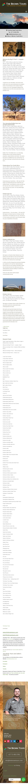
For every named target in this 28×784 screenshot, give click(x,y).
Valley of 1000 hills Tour (8, 605)
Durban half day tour (7, 436)
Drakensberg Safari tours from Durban (11, 403)
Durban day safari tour (7, 423)
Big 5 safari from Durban (8, 383)
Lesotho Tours (6, 519)
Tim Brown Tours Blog (8, 148)
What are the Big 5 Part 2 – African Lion (11, 352)
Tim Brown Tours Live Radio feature (10, 583)
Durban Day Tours (13, 127)
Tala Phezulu (5, 572)
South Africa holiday (17, 143)
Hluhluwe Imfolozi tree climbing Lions (11, 479)
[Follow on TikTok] (20, 741)
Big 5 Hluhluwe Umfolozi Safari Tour (10, 381)
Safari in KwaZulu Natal (8, 534)
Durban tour (6, 74)
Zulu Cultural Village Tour (8, 613)
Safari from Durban (7, 532)
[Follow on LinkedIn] (14, 741)
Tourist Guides (16, 649)
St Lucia (11, 203)
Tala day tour (5, 568)
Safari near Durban (7, 536)
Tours (4, 149)
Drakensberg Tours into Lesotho (9, 409)
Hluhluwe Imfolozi (6, 470)
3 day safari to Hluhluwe (8, 360)
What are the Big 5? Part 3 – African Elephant (12, 350)
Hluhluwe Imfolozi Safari (13, 76)
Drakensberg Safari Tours (8, 401)
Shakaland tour (6, 548)
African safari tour (6, 370)
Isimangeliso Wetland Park (8, 499)
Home (4, 495)
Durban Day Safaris (7, 428)
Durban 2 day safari (7, 411)
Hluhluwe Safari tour (7, 485)
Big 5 (11, 63)
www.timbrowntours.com (11, 658)
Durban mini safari (7, 440)
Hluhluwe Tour (18, 134)
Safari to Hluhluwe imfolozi (8, 540)
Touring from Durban (19, 148)
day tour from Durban (12, 66)
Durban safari (6, 448)
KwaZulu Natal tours (11, 140)
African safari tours (7, 372)
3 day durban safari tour (16, 126)
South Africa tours (15, 145)
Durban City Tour (6, 419)
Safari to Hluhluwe (11, 142)
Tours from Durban (10, 149)
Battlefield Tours (6, 377)
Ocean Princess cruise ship (8, 526)
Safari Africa (5, 530)
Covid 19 (5, 393)
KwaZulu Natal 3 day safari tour (9, 507)
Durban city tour (7, 294)
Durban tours (14, 130)
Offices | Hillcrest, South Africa (14, 36)
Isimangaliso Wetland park (8, 497)
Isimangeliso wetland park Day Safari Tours (12, 501)
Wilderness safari (6, 609)
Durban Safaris (17, 73)
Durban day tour (13, 70)
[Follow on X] (17, 741)
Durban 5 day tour (6, 415)
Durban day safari (6, 421)
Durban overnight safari (8, 442)
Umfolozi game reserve (8, 599)
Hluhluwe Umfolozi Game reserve (11, 135)
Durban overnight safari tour (9, 444)
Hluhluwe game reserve (8, 468)
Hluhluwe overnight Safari (8, 481)
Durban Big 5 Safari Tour (8, 417)
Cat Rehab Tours (6, 391)
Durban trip (15, 199)
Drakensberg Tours (7, 171)
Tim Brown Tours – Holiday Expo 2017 (11, 579)
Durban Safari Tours (10, 71)
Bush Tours (5, 127)
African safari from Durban (15, 62)
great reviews (10, 639)
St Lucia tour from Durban (8, 564)
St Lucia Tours (18, 206)
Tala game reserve (7, 570)
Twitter (4, 666)
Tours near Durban (17, 178)
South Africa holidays (7, 552)
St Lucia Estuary (19, 204)
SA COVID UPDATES (10, 776)
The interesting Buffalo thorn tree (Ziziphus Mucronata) (12, 124)
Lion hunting (5, 521)
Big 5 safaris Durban (7, 385)
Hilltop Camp (5, 466)
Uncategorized (6, 603)
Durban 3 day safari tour (8, 413)
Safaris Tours (5, 542)
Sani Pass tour (6, 544)
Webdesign (11, 765)
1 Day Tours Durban (15, 167)
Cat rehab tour (6, 389)
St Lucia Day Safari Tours (8, 558)
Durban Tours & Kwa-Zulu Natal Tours (11, 462)
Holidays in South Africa (8, 493)
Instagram (5, 663)
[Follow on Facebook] (11, 741)
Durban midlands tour (9, 239)
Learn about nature (7, 517)
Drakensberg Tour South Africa (11, 165)
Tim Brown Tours (6, 330)
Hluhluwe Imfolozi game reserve (9, 472)
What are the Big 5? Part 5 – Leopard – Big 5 (13, 60)
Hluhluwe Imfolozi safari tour (9, 477)
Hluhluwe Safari (10, 79)
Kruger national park (7, 503)
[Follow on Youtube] (5, 741)
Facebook (5, 661)
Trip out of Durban (20, 149)
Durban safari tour (6, 450)
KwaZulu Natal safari (15, 201)
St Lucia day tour (10, 204)
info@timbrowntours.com (14, 34)
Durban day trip (6, 174)
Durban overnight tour (7, 446)
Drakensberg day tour (15, 168)
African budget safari (7, 362)
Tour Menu (5, 332)
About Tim (14, 725)
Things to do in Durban (17, 146)
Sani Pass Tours (9, 176)
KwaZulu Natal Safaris (7, 513)
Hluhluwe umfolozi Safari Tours (9, 491)
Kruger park (5, 505)
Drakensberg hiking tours (9, 170)
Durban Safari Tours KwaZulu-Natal (13, 129)
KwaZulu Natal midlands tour (9, 509)
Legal (5, 770)
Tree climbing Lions (7, 595)
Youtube (4, 668)
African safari (5, 366)
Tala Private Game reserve (8, 575)
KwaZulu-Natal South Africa (15, 30)
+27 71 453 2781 (14, 32)
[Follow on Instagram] (8, 741)
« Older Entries (6, 326)
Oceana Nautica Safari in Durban (10, 528)
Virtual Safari (5, 607)
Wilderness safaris (7, 611)
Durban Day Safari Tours (15, 68)
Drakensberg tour (20, 170)
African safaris (6, 63)
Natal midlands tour (7, 523)
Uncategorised (6, 601)
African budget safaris (7, 364)
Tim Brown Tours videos (8, 585)
